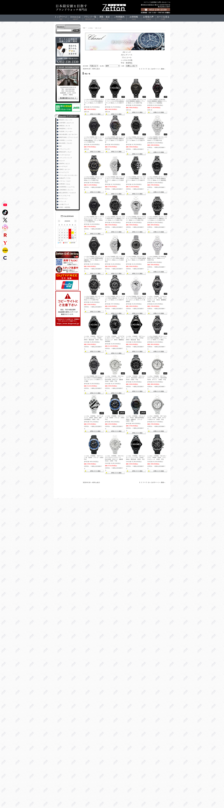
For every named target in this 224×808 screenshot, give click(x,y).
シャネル (90, 28)
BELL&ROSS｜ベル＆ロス (67, 193)
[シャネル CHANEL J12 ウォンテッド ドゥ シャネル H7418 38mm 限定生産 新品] (136, 333)
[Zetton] (94, 96)
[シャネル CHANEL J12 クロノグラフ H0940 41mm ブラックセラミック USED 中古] (157, 453)
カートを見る (163, 18)
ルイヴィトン (63, 198)
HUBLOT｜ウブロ (64, 178)
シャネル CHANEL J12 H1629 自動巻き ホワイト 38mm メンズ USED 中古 (156, 258)
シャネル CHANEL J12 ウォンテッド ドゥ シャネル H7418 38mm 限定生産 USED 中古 (93, 338)
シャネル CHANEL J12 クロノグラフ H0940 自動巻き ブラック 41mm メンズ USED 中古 (94, 298)
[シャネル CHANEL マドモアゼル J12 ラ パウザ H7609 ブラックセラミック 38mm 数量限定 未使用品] (115, 333)
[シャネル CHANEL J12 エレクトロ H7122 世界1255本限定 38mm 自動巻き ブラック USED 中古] (136, 413)
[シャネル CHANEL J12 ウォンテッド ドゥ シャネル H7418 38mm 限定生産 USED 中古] (94, 333)
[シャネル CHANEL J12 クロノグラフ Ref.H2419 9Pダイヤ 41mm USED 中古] (136, 373)
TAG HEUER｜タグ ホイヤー (68, 134)
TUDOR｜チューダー (66, 131)
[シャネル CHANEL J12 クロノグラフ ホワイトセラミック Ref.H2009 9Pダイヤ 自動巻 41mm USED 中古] (115, 373)
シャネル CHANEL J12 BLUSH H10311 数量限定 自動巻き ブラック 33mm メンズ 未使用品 (157, 101)
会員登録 (153, 2)
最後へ (163, 69)
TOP (84, 28)
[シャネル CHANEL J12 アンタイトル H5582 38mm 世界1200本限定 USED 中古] (94, 413)
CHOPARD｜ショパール (67, 187)
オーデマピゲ (63, 166)
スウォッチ (62, 201)
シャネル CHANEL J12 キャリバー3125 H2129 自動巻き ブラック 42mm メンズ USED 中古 (94, 178)
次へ (149, 69)
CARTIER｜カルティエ (66, 123)
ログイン (146, 2)
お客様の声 (148, 18)
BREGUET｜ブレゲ (65, 152)
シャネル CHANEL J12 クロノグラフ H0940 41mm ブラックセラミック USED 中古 (156, 457)
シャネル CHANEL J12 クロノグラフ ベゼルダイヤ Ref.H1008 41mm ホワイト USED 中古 (157, 377)
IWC (60, 146)
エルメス (62, 161)
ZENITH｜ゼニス (64, 163)
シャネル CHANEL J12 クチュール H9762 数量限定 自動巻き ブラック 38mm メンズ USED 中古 (136, 101)
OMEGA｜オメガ (64, 126)
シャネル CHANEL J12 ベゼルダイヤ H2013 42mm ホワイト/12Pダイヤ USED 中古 (156, 417)
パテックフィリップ (65, 158)
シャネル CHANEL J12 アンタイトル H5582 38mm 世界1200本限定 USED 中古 (93, 417)
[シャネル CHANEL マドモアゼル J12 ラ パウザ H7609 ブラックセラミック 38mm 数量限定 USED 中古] (157, 293)
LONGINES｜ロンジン (66, 190)
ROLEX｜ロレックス (65, 120)
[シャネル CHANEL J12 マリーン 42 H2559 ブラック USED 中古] (115, 413)
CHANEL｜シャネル (65, 140)
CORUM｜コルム (64, 184)
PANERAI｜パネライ (65, 128)
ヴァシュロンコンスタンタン (68, 175)
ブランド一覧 (90, 18)
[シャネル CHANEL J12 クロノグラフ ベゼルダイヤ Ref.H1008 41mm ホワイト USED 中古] (157, 373)
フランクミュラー (64, 149)
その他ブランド (64, 204)
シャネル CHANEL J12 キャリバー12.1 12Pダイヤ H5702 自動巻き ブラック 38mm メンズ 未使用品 (157, 178)
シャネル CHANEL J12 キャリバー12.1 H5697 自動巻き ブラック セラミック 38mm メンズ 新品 (157, 338)
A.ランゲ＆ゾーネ (64, 195)
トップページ (61, 18)
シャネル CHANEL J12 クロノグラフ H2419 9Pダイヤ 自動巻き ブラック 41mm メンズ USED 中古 (115, 218)
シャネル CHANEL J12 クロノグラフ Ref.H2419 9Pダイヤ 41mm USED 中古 (135, 377)
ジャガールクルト (64, 155)
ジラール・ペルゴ (64, 181)
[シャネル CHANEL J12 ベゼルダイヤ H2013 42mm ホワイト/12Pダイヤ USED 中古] (157, 413)
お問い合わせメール (164, 2)
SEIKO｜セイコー (64, 169)
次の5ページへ (156, 69)
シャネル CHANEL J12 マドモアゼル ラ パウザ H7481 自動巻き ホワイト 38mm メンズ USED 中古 (136, 218)
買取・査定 (104, 18)
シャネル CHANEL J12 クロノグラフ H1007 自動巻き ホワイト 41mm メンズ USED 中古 (157, 138)
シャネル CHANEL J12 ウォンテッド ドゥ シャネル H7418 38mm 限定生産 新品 (135, 338)
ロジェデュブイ (64, 172)
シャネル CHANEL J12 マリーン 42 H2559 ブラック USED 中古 (115, 417)
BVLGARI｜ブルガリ (65, 143)
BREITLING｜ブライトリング (68, 137)
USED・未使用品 (64, 207)
